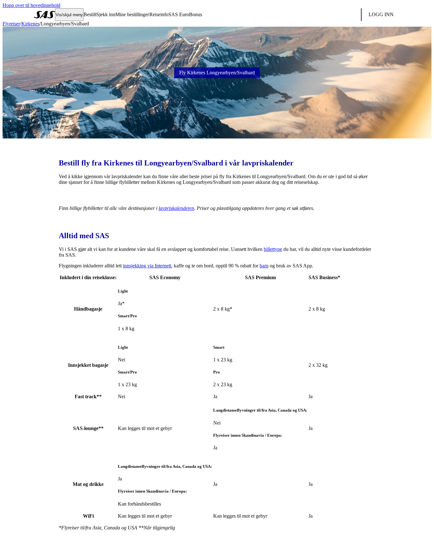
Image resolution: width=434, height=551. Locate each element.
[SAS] (44, 14)
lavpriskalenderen (176, 208)
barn (264, 265)
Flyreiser (11, 23)
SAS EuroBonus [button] (185, 14)
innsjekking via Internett (147, 265)
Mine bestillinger (132, 14)
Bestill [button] (90, 14)
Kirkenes (30, 23)
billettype (273, 249)
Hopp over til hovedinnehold (31, 5)
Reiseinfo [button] (158, 14)
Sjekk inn (105, 14)
